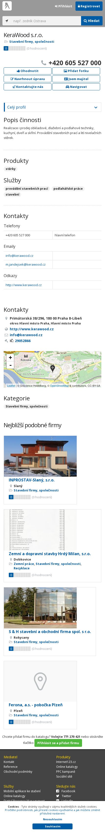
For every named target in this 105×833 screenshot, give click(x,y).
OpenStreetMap (59, 385)
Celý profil (16, 107)
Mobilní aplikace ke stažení (22, 791)
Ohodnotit (29, 71)
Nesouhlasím (52, 819)
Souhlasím (52, 826)
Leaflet (11, 385)
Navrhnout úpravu (29, 79)
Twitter (66, 796)
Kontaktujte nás (29, 86)
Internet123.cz (66, 762)
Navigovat (78, 86)
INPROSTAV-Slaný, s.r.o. (31, 480)
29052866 (23, 340)
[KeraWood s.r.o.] (52, 369)
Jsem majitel (78, 79)
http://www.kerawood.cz (24, 285)
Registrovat (90, 6)
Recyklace (22, 568)
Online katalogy (67, 767)
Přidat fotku (78, 71)
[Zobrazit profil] (40, 456)
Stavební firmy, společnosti (31, 41)
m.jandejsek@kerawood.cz (26, 264)
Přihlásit (65, 6)
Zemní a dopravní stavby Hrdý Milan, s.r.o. (50, 553)
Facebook (68, 791)
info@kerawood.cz (19, 255)
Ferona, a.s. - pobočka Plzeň (36, 705)
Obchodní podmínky (18, 772)
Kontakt (9, 762)
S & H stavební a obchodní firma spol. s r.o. (50, 631)
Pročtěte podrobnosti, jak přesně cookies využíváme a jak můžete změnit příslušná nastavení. (52, 811)
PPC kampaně (65, 772)
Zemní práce (24, 564)
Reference (11, 767)
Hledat (93, 20)
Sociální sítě (64, 776)
